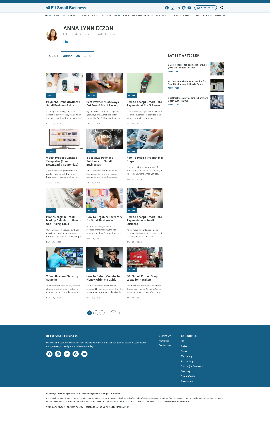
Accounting (109, 15)
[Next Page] (119, 312)
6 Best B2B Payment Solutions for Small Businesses (99, 161)
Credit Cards (181, 15)
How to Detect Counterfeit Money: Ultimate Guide (104, 278)
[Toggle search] (222, 8)
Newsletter (207, 7)
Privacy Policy (75, 407)
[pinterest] (184, 8)
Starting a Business (136, 15)
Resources (187, 381)
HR (46, 15)
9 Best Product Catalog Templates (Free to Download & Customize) (62, 161)
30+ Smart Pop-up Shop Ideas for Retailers (142, 278)
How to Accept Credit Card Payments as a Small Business (144, 220)
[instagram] (172, 8)
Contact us (165, 345)
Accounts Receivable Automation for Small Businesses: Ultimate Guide (187, 83)
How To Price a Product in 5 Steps (145, 159)
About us (164, 341)
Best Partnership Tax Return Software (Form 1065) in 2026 (188, 99)
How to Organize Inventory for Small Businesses (104, 218)
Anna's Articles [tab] (77, 56)
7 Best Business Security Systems (62, 278)
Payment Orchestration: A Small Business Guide (63, 103)
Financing (173, 71)
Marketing (88, 15)
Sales (71, 15)
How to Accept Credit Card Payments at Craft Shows (144, 103)
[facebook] (167, 8)
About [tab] (53, 56)
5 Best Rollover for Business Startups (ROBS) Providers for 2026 (187, 66)
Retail (58, 15)
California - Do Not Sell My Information (107, 407)
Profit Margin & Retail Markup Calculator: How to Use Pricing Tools (64, 220)
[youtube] (189, 8)
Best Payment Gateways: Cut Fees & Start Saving (103, 103)
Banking (161, 15)
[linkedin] (178, 8)
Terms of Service (55, 407)
